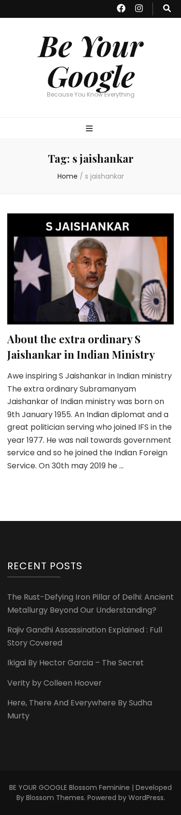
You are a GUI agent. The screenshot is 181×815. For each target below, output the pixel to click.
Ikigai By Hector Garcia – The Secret (75, 662)
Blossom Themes (55, 797)
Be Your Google (91, 60)
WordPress (146, 797)
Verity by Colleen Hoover (54, 683)
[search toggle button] (167, 8)
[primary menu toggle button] (90, 129)
